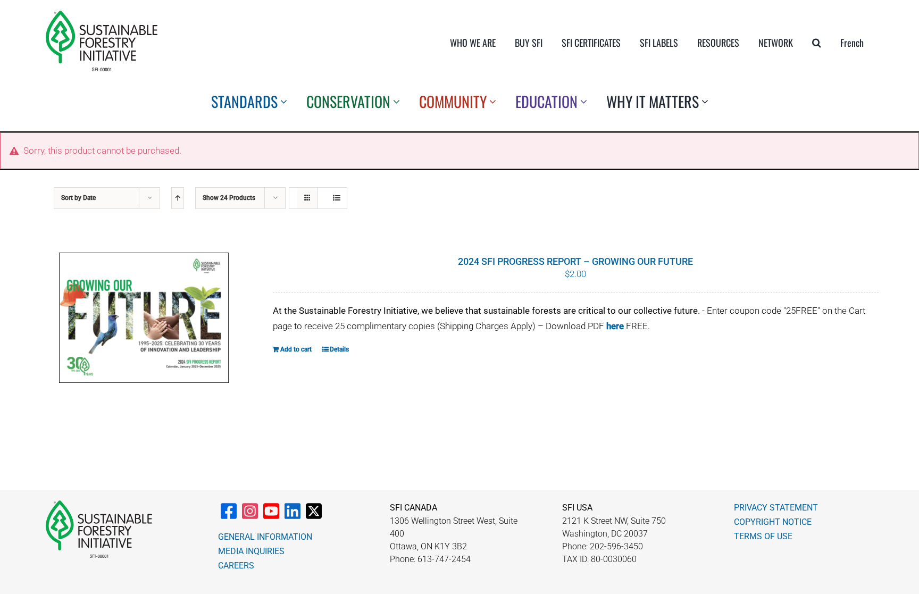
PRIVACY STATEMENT (776, 508)
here (615, 326)
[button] (817, 43)
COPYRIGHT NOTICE (773, 522)
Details (339, 349)
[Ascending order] (177, 198)
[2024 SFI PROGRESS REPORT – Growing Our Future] (143, 318)
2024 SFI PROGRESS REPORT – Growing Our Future (575, 261)
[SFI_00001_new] (101, 15)
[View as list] (336, 198)
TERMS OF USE (763, 536)
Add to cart (296, 349)
